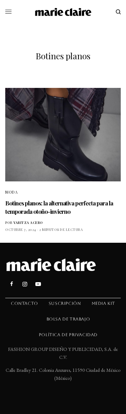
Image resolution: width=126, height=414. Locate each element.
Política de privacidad (68, 334)
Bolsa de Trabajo (68, 319)
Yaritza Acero (28, 222)
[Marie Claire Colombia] (63, 12)
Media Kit (103, 303)
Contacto (24, 303)
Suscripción (65, 303)
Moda (11, 192)
